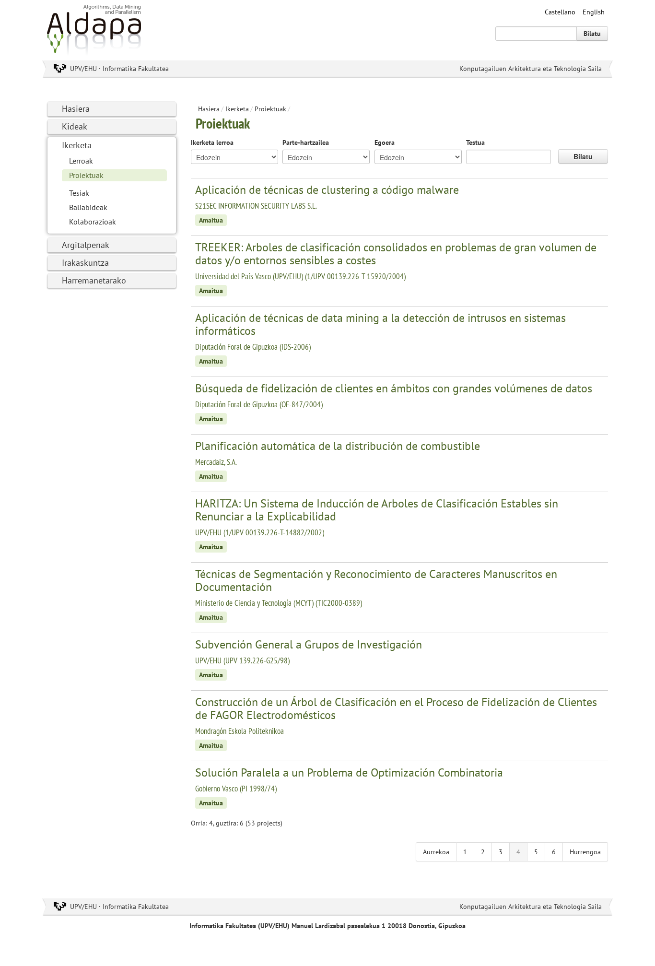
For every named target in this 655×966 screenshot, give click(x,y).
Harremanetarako (94, 280)
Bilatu (592, 33)
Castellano (560, 12)
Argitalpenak (85, 244)
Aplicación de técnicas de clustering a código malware (327, 189)
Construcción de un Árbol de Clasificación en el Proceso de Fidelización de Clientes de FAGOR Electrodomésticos (396, 708)
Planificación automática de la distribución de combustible (337, 445)
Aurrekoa (436, 852)
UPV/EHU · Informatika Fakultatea (119, 68)
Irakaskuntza (85, 262)
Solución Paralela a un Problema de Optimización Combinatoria (349, 772)
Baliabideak (88, 207)
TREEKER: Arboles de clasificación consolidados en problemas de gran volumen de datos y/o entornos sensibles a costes (396, 254)
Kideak (74, 126)
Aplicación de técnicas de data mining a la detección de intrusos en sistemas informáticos (380, 324)
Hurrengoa (585, 852)
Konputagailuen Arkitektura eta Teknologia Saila (530, 68)
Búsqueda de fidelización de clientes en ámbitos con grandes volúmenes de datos (393, 388)
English (594, 12)
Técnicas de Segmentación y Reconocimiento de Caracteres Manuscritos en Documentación (376, 580)
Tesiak (79, 193)
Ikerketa (77, 145)
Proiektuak (86, 175)
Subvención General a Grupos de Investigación (308, 644)
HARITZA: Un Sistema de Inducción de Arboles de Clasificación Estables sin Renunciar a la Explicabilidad (376, 510)
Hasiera (76, 108)
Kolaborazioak (92, 221)
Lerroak (81, 160)
